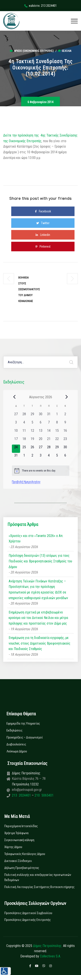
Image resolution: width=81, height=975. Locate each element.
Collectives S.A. (50, 956)
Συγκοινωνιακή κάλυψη (19, 840)
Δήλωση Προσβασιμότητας (21, 868)
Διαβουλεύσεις (16, 744)
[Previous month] (14, 397)
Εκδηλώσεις (14, 730)
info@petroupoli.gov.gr (27, 790)
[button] (5, 971)
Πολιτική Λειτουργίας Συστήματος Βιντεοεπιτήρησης (39, 887)
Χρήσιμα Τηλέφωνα (16, 833)
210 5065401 (44, 795)
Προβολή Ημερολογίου (26, 481)
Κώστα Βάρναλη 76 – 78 (29, 779)
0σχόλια (66, 50)
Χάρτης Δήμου (13, 847)
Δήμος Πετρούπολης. (47, 946)
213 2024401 (22, 795)
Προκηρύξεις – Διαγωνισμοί (24, 737)
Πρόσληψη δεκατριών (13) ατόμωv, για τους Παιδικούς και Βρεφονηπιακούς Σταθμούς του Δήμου (40, 561)
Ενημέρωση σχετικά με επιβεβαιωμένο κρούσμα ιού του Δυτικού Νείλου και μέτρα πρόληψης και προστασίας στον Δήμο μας (38, 617)
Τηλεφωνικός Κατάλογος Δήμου (24, 854)
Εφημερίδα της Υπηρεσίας (23, 723)
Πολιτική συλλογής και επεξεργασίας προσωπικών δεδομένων (37, 877)
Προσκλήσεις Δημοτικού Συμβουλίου (28, 913)
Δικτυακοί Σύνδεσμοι (18, 861)
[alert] (40, 470)
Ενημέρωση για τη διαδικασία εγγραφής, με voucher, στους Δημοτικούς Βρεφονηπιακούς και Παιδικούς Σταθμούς (39, 643)
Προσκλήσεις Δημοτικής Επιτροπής (27, 920)
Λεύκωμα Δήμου (16, 751)
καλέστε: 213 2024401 (43, 5)
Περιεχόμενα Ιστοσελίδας (21, 826)
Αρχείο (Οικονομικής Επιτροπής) (34, 50)
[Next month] (66, 397)
